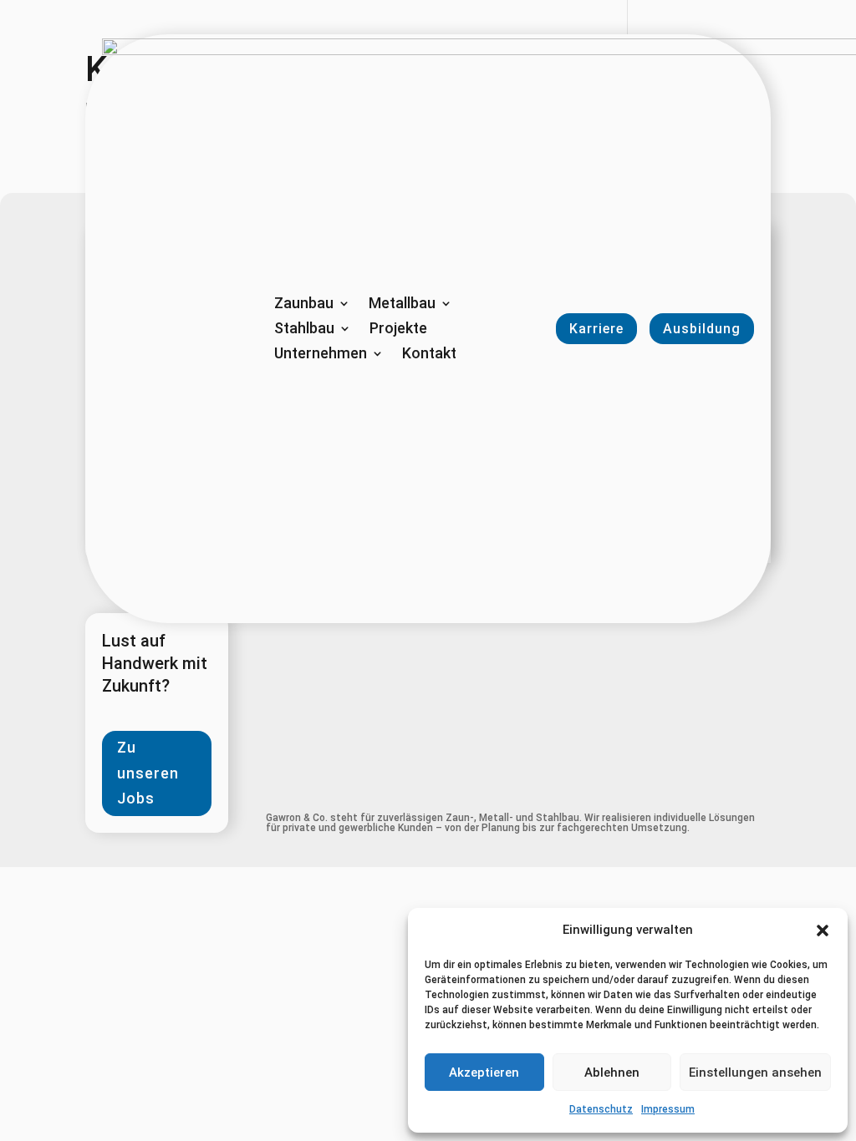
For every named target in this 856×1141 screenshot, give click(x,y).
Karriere (596, 329)
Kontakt (429, 354)
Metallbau (402, 304)
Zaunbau (304, 304)
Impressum (668, 1109)
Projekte (398, 329)
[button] (822, 930)
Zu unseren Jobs (148, 772)
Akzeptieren (484, 1072)
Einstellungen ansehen (755, 1072)
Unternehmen (320, 354)
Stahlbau (304, 329)
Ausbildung (702, 329)
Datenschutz (601, 1109)
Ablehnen (611, 1072)
